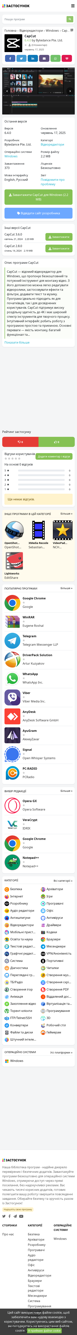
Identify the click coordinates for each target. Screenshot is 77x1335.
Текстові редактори (23, 946)
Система (16, 961)
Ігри (49, 896)
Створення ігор (21, 989)
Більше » (67, 513)
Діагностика (19, 968)
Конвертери (19, 1025)
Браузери (53, 939)
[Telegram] (14, 1215)
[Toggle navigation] (73, 6)
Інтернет (16, 896)
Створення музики (59, 975)
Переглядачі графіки (23, 975)
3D (48, 1018)
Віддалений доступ (59, 996)
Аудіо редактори (22, 910)
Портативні (54, 961)
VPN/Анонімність (59, 953)
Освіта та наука (21, 939)
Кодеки (51, 932)
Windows (52, 30)
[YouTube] (20, 1215)
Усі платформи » (61, 1052)
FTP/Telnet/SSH (21, 1018)
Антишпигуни (20, 918)
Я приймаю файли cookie (44, 1330)
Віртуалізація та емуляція (59, 1004)
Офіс (49, 910)
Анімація (16, 996)
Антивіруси (54, 918)
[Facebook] (8, 1215)
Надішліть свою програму (18, 1209)
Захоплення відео (23, 1004)
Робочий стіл (56, 1025)
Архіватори (54, 889)
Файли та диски (21, 1032)
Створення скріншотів (59, 982)
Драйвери (53, 925)
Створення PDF (57, 989)
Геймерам (53, 1032)
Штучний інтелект (23, 1039)
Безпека (16, 889)
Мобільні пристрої (23, 932)
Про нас (8, 1234)
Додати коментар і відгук (54, 456)
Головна (10, 30)
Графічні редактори (23, 953)
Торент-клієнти (21, 1011)
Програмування (58, 1011)
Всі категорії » (63, 880)
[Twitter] (4, 1215)
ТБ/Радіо (16, 982)
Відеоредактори (31, 30)
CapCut (67, 30)
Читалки (52, 968)
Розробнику (19, 903)
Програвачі (54, 903)
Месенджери (55, 946)
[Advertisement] (38, 388)
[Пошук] (70, 19)
